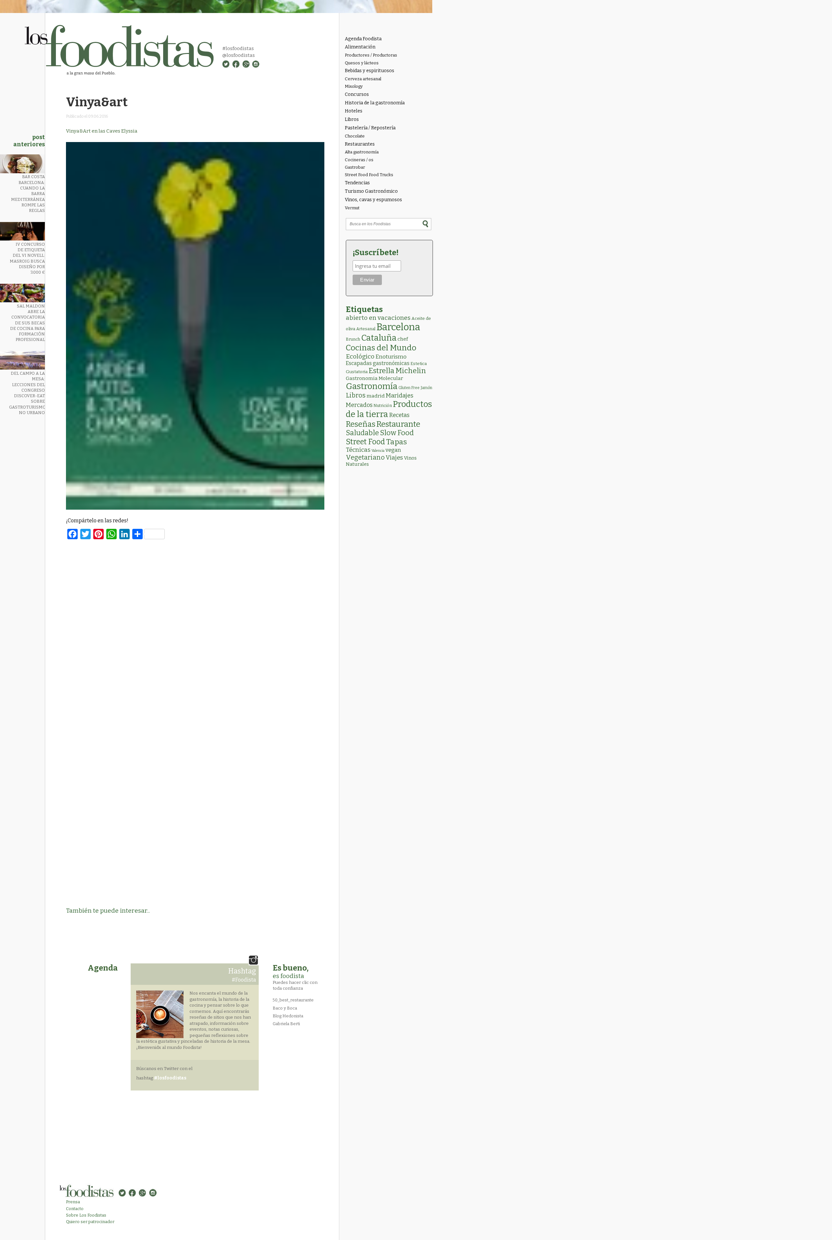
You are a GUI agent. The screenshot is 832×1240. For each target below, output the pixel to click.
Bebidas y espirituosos (369, 70)
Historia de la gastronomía (375, 103)
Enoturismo (391, 356)
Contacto (75, 1208)
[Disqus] (195, 633)
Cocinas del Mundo (381, 348)
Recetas (399, 415)
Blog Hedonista (288, 1015)
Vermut (352, 207)
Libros (352, 119)
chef (402, 339)
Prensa (73, 1201)
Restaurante (398, 424)
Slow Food (397, 433)
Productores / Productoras (371, 55)
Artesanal (365, 328)
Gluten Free (409, 387)
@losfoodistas (238, 55)
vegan (393, 450)
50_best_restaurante (293, 1000)
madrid (376, 396)
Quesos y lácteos (362, 62)
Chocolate (355, 136)
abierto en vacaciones (378, 317)
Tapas (396, 441)
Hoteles (353, 111)
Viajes (394, 457)
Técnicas (358, 449)
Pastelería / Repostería (370, 128)
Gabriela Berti (286, 1023)
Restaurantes (360, 144)
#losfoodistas (238, 48)
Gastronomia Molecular (374, 378)
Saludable (362, 433)
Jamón (426, 387)
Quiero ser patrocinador (90, 1221)
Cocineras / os (359, 159)
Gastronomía (371, 386)
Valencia (377, 451)
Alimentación (360, 47)
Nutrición (382, 405)
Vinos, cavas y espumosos (373, 199)
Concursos (357, 94)
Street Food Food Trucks (369, 174)
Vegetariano (365, 457)
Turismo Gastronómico (371, 191)
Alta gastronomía (362, 152)
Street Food (365, 441)
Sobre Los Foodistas (86, 1215)
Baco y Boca (285, 1008)
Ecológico (360, 356)
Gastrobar (355, 167)
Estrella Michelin (397, 370)
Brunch (353, 339)
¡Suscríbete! (375, 252)
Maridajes (399, 395)
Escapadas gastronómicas (378, 363)
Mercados (359, 405)
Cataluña (378, 338)
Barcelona (398, 327)
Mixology (354, 86)
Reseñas (360, 424)
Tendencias (357, 183)
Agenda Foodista (363, 39)
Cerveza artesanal (363, 78)
